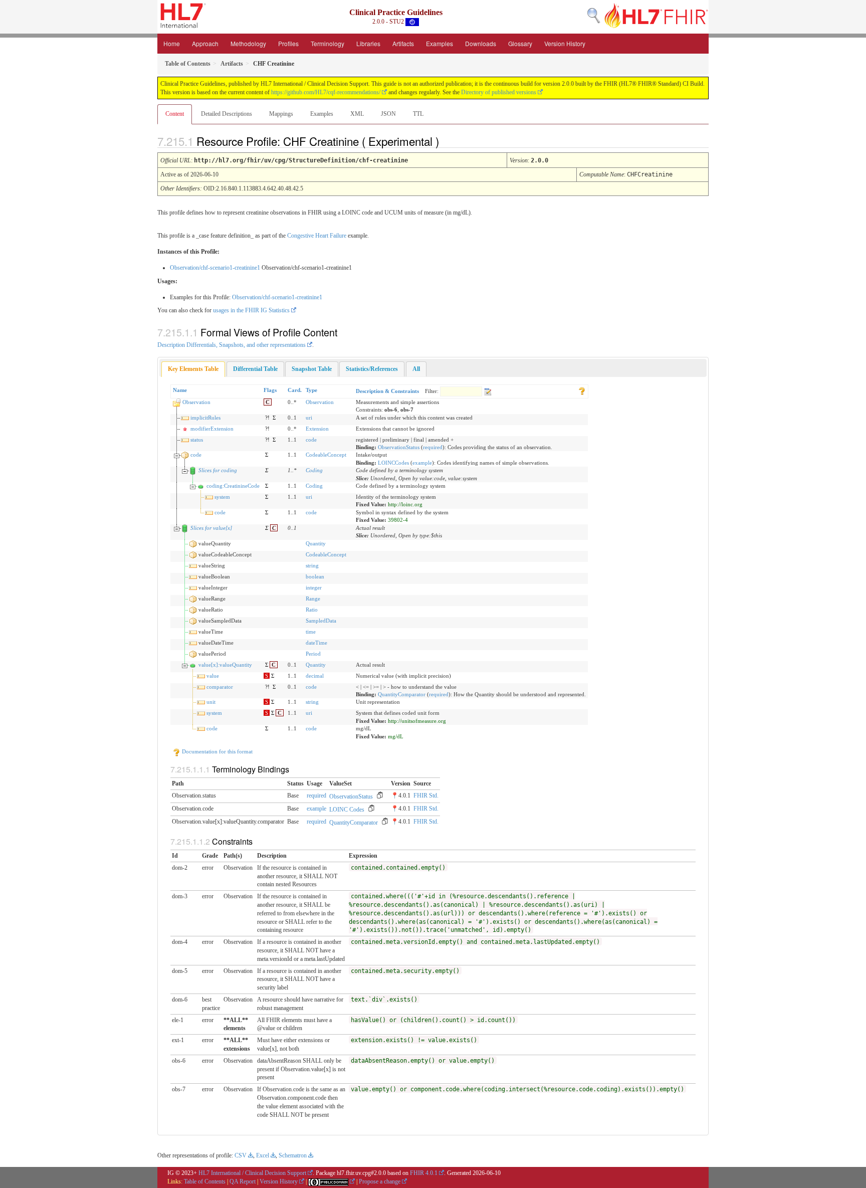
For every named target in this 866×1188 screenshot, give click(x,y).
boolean (315, 576)
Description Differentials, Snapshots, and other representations (231, 344)
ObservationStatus (398, 447)
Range (313, 599)
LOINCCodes (393, 463)
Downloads (480, 43)
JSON (388, 113)
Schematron (293, 1155)
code (311, 440)
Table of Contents (205, 1181)
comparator (219, 687)
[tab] (193, 369)
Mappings (281, 113)
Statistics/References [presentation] (372, 368)
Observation (196, 402)
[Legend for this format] (582, 390)
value (212, 676)
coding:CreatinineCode (233, 486)
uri (309, 418)
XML (357, 113)
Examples (439, 43)
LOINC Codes (346, 809)
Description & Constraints (387, 391)
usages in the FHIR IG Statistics (251, 310)
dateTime (316, 643)
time (311, 632)
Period (313, 654)
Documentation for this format (216, 751)
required (433, 447)
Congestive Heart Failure (316, 235)
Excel (262, 1155)
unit (210, 702)
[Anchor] (447, 140)
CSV (241, 1155)
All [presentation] (416, 368)
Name (180, 390)
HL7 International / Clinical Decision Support (252, 1172)
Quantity (316, 543)
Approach (205, 43)
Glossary (520, 43)
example (422, 463)
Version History (564, 43)
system (222, 497)
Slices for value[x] (211, 528)
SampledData (321, 621)
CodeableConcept (326, 455)
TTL (418, 113)
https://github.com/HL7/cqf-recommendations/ (325, 92)
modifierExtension (212, 429)
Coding (314, 470)
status (196, 440)
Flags (270, 390)
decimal (315, 676)
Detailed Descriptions (226, 113)
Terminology (327, 43)
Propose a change (379, 1181)
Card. (295, 390)
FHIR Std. (426, 795)
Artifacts (403, 43)
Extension (317, 429)
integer (314, 587)
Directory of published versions (498, 92)
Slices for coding (217, 470)
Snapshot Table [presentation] (312, 368)
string (312, 565)
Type (311, 390)
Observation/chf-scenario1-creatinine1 (215, 267)
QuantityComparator (401, 694)
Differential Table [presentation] (255, 368)
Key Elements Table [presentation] (193, 368)
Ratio (312, 610)
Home (171, 43)
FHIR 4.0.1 (424, 1172)
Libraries (368, 43)
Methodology (248, 43)
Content (174, 113)
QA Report (243, 1181)
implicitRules (205, 418)
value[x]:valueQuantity (225, 665)
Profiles (288, 43)
